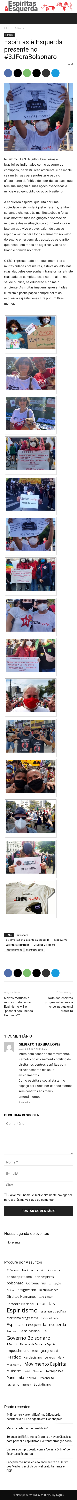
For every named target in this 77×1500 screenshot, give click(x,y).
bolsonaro (22, 934)
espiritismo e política (53, 1311)
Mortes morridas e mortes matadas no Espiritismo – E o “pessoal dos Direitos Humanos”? (18, 1006)
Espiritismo (22, 1310)
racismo (13, 1384)
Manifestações (34, 949)
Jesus (34, 1351)
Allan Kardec (54, 1270)
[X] (18, 73)
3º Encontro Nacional (20, 1270)
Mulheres (14, 1371)
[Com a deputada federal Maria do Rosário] (30, 574)
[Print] (46, 73)
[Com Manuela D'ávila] (30, 655)
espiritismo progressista (22, 1318)
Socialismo (42, 1384)
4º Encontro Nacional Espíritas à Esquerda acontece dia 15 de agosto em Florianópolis (34, 1417)
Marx (61, 1357)
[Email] (36, 73)
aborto (40, 1270)
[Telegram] (55, 73)
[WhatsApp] (27, 73)
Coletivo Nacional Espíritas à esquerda (27, 939)
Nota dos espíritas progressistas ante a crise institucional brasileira (59, 1004)
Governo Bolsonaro (44, 944)
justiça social (49, 1351)
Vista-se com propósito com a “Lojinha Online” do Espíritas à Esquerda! (38, 1451)
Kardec (14, 1357)
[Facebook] (8, 73)
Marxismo (14, 1364)
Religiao (26, 1384)
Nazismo (38, 1371)
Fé (45, 1331)
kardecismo (33, 1357)
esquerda (57, 1324)
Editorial (19, 28)
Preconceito (46, 1378)
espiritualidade (50, 1318)
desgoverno (61, 939)
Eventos (11, 1331)
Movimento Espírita (45, 1364)
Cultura (11, 1290)
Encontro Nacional (20, 1304)
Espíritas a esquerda (17, 944)
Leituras (50, 1357)
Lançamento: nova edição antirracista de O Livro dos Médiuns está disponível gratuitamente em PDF (38, 1466)
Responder (24, 1102)
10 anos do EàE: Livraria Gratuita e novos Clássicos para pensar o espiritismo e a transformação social (39, 1439)
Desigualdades (48, 1290)
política (31, 1378)
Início (7, 28)
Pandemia (15, 1378)
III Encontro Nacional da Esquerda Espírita (31, 1344)
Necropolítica (54, 1371)
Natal (27, 1371)
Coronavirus (36, 1283)
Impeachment (14, 949)
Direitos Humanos (21, 1296)
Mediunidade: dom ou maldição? (27, 1428)
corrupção (55, 1283)
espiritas (46, 1303)
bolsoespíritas (44, 1277)
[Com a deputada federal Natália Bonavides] (30, 615)
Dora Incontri (46, 1296)
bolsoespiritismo (19, 1277)
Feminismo (29, 1331)
